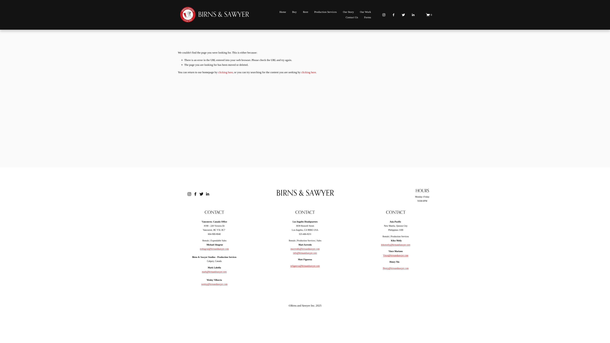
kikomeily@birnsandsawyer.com (395, 244)
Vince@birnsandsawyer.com (395, 255)
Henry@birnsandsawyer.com (396, 268)
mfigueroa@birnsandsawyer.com (305, 266)
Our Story (348, 11)
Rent (305, 11)
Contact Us (352, 17)
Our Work (365, 11)
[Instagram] (384, 15)
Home (282, 11)
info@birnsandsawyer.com (305, 253)
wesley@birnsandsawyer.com (214, 284)
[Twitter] (403, 15)
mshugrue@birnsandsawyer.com (214, 249)
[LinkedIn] (413, 15)
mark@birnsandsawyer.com (214, 271)
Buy (294, 11)
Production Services (325, 11)
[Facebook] (393, 15)
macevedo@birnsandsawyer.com (305, 249)
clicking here (225, 72)
